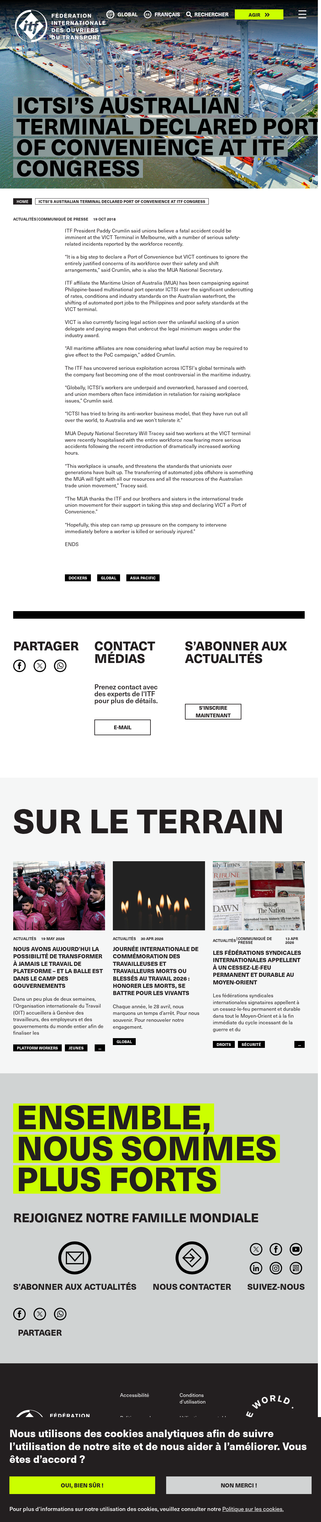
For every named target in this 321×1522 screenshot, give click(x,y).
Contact (192, 1261)
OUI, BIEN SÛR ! (82, 1485)
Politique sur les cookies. (253, 1509)
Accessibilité (134, 1395)
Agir (254, 14)
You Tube (296, 1249)
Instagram (276, 1268)
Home (23, 201)
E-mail (122, 727)
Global (108, 577)
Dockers (78, 577)
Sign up (74, 1261)
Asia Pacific (143, 577)
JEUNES (76, 1047)
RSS (296, 1268)
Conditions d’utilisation (193, 1398)
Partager (46, 645)
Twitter (256, 1249)
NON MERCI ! (239, 1485)
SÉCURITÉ (251, 1044)
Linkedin (256, 1268)
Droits (224, 1044)
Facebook (276, 1249)
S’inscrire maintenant (213, 711)
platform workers (37, 1047)
